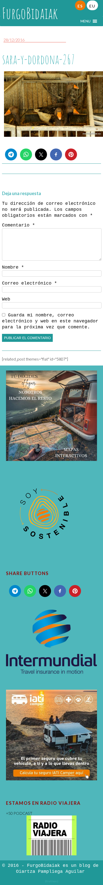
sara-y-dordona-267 (38, 59)
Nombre (13, 267)
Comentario (18, 225)
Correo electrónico (29, 283)
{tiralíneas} (51, 881)
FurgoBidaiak (30, 13)
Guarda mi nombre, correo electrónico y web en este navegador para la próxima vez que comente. (50, 321)
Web (6, 299)
